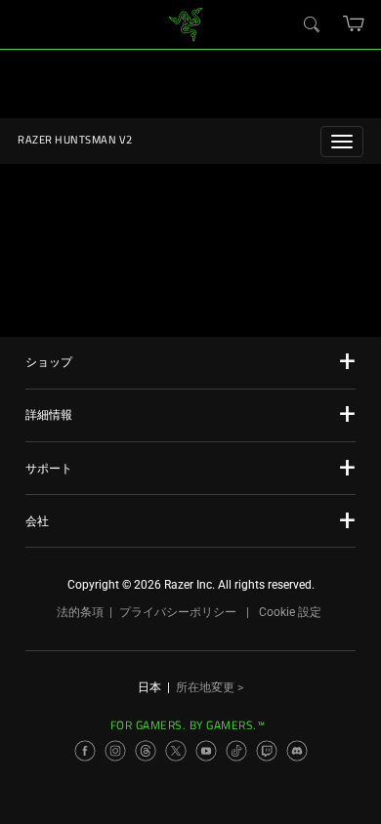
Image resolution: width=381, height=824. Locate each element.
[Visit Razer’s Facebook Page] (85, 750)
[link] (186, 23)
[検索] (310, 23)
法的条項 (80, 612)
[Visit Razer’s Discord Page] (297, 750)
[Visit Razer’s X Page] (176, 750)
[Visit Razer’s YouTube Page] (206, 750)
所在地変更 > (209, 687)
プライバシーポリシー (177, 612)
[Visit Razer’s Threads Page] (145, 750)
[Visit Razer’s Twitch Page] (266, 750)
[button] (354, 23)
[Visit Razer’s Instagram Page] (115, 750)
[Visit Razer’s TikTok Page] (236, 750)
